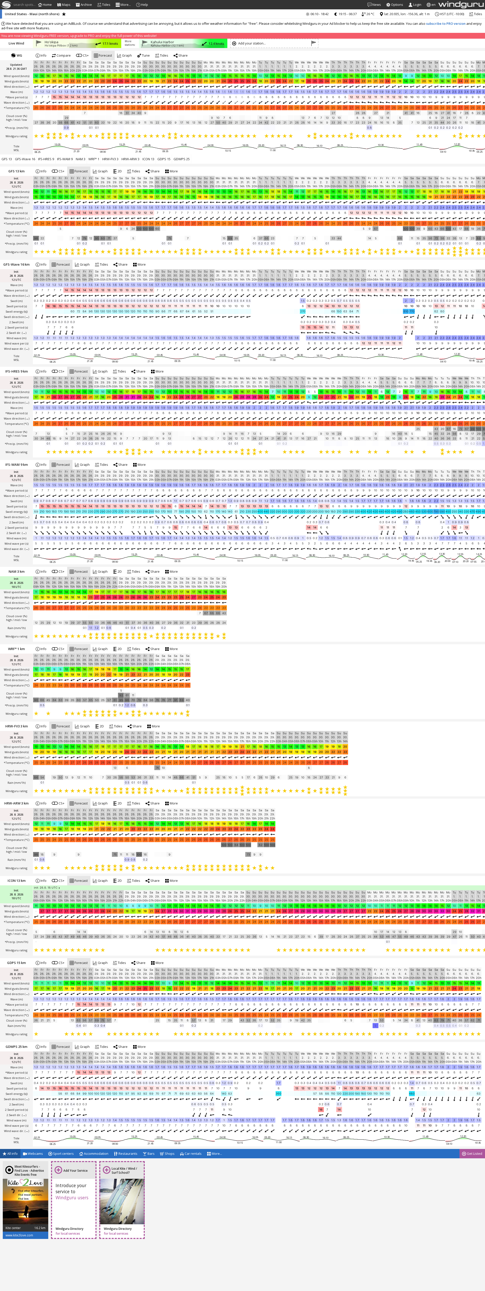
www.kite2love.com (19, 1235)
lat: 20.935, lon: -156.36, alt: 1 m (406, 14)
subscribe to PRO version (446, 23)
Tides (477, 14)
